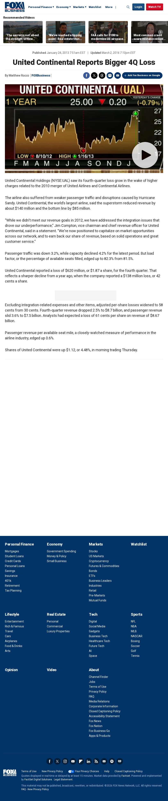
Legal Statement (63, 779)
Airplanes (11, 641)
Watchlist (95, 7)
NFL (133, 621)
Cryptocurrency (99, 561)
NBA (134, 626)
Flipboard (80, 761)
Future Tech (96, 646)
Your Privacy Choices (87, 771)
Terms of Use (97, 686)
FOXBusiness (41, 75)
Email (117, 75)
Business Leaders (100, 580)
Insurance (11, 575)
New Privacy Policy (52, 771)
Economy (62, 7)
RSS (96, 761)
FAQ (91, 696)
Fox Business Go (99, 730)
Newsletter (104, 761)
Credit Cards (13, 561)
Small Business (57, 561)
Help (106, 771)
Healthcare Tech (99, 641)
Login (138, 6)
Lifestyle (12, 614)
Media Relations (99, 701)
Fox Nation (95, 726)
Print (110, 75)
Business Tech (98, 636)
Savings (10, 571)
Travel (9, 631)
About (94, 670)
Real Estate (56, 614)
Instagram (65, 761)
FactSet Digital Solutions (38, 779)
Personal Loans (15, 566)
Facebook (86, 75)
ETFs (92, 575)
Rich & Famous (14, 626)
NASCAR (136, 636)
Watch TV (154, 6)
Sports (136, 614)
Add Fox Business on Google (144, 75)
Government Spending (61, 551)
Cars (8, 636)
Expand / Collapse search (128, 7)
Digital (93, 621)
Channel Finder (98, 676)
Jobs (92, 681)
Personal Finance (40, 7)
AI (90, 650)
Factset (125, 775)
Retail (92, 590)
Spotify (112, 761)
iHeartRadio (119, 761)
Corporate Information (103, 706)
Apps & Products (99, 735)
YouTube (73, 761)
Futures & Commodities (104, 566)
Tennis (135, 655)
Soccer (135, 646)
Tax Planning (13, 590)
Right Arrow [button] (160, 32)
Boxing (135, 641)
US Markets (96, 556)
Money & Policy (56, 556)
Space (93, 655)
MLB (134, 631)
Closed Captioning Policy (104, 711)
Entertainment (14, 621)
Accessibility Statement (104, 716)
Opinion (11, 670)
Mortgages (12, 551)
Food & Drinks (13, 646)
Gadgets (94, 631)
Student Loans (14, 556)
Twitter (94, 75)
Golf (133, 650)
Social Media (97, 626)
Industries (95, 585)
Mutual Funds (97, 600)
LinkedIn (88, 761)
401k (8, 580)
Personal (52, 621)
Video (52, 670)
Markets (78, 7)
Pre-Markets (97, 595)
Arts (7, 650)
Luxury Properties (58, 631)
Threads (102, 75)
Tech (93, 614)
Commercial (55, 626)
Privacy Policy (98, 691)
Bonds (93, 571)
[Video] (84, 128)
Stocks (93, 551)
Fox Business (15, 7)
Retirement (12, 585)
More (108, 7)
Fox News (95, 721)
